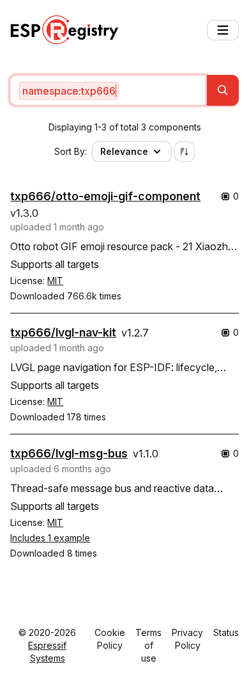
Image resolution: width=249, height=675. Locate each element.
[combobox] (108, 90)
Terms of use (148, 645)
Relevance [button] (124, 151)
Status (226, 632)
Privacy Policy (187, 639)
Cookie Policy (109, 639)
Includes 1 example (50, 537)
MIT (55, 280)
